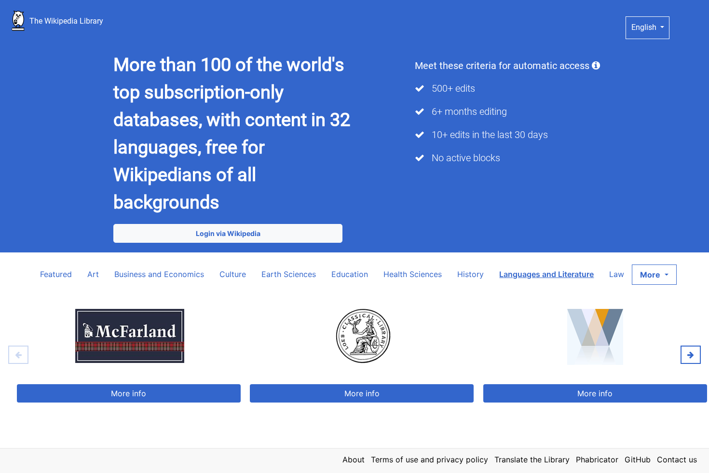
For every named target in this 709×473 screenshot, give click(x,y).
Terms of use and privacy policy (429, 459)
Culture (232, 274)
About (353, 459)
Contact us (677, 459)
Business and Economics (159, 274)
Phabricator (597, 459)
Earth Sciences (288, 274)
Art (93, 274)
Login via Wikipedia (228, 233)
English (644, 27)
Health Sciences (412, 274)
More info (128, 393)
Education (349, 274)
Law (616, 274)
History (470, 274)
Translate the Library (532, 459)
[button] (654, 274)
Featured (56, 274)
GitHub (638, 459)
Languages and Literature (546, 274)
